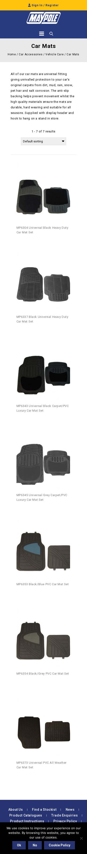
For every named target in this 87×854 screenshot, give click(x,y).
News (70, 809)
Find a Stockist (44, 809)
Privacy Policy (65, 821)
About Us (15, 809)
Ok (19, 845)
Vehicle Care (54, 54)
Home (12, 54)
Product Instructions (27, 821)
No (35, 845)
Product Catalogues (25, 815)
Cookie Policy (59, 845)
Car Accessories (30, 54)
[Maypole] (43, 18)
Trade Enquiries (64, 815)
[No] (81, 838)
